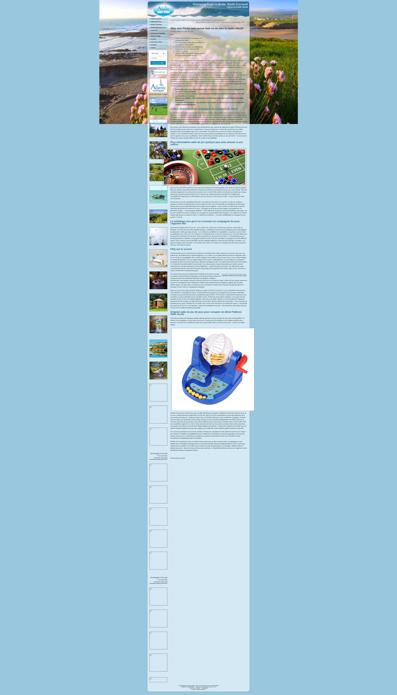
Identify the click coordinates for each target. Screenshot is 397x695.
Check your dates (158, 63)
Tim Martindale (162, 455)
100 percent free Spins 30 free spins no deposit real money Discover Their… (221, 22)
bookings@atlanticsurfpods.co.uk (207, 686)
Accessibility (205, 688)
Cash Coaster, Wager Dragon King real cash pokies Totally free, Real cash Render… (199, 20)
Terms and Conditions (194, 688)
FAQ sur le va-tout (181, 51)
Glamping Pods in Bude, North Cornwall (220, 4)
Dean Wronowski (213, 693)
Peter (192, 31)
